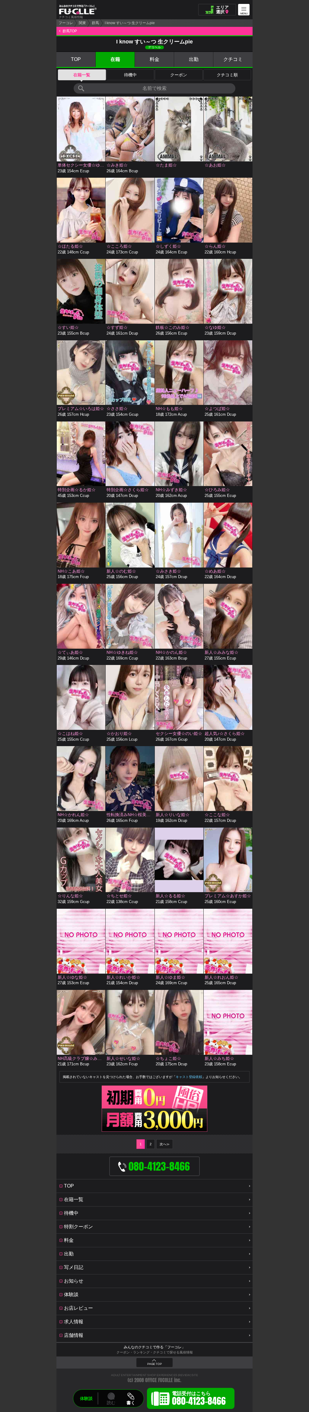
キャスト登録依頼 (189, 1077)
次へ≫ (165, 1144)
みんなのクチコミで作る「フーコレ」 (154, 1347)
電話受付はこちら (199, 1399)
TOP (76, 59)
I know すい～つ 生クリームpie (130, 23)
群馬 (95, 23)
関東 (82, 23)
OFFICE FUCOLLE (159, 1380)
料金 (154, 59)
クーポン (178, 74)
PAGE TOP (154, 1364)
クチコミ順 (227, 74)
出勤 (194, 59)
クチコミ (233, 59)
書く (130, 1402)
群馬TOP (69, 31)
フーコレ (66, 23)
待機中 (130, 74)
